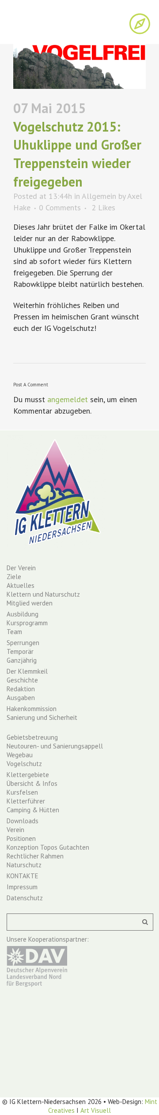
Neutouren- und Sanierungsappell (55, 746)
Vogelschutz (24, 763)
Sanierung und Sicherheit (42, 717)
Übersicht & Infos (32, 783)
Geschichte (22, 680)
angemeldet (67, 399)
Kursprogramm (27, 623)
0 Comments (60, 207)
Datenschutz (25, 898)
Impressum (22, 887)
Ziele (14, 576)
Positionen (21, 838)
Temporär (20, 651)
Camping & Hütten (33, 810)
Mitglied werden (30, 603)
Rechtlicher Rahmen (35, 856)
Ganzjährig (22, 660)
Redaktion (21, 689)
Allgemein (99, 196)
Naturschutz (24, 865)
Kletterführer (26, 801)
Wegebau (20, 755)
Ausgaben (21, 697)
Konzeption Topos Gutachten (48, 847)
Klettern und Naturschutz (43, 594)
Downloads (22, 821)
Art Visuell (95, 1110)
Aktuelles (20, 585)
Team (14, 631)
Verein (15, 829)
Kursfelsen (22, 792)
